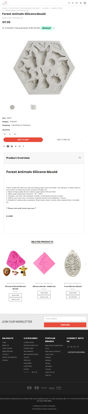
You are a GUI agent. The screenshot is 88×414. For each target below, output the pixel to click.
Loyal (47, 348)
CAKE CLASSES (7, 348)
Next (85, 264)
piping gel (27, 360)
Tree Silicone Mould (73, 286)
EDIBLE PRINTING (7, 351)
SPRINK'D (48, 360)
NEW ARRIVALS (28, 351)
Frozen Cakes (29, 348)
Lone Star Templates (48, 406)
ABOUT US (5, 345)
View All (48, 375)
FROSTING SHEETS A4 (31, 345)
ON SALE (26, 357)
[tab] (44, 158)
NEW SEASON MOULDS (31, 354)
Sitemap (5, 360)
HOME (4, 342)
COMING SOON (29, 342)
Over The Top (49, 372)
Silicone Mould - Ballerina (44, 286)
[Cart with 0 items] (80, 3)
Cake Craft (49, 354)
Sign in (5, 357)
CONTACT (5, 354)
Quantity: (6, 130)
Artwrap (48, 366)
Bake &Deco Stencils (52, 351)
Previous (2, 264)
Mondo (47, 363)
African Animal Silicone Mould (15, 287)
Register (13, 357)
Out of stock (73, 297)
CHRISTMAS (28, 366)
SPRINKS (48, 357)
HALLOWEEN (27, 363)
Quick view (15, 295)
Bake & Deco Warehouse (54, 345)
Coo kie (48, 369)
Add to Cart (15, 299)
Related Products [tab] (42, 241)
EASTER (26, 369)
